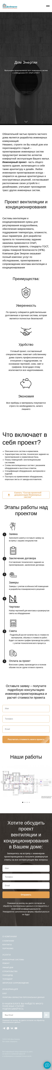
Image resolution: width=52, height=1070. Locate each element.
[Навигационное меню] (48, 6)
